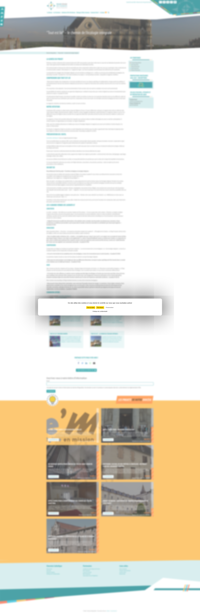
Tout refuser (100, 307)
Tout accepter (90, 307)
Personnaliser (110, 307)
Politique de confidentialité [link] (100, 311)
